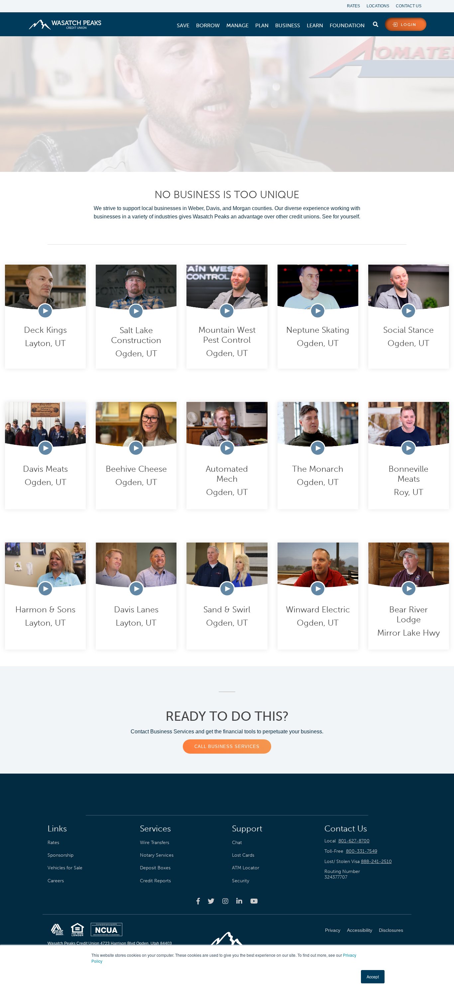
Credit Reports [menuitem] (155, 881)
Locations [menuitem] (378, 6)
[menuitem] (183, 26)
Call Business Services (227, 746)
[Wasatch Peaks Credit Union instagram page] (225, 901)
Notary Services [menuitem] (156, 855)
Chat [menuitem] (237, 842)
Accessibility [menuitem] (359, 930)
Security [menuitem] (240, 881)
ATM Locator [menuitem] (245, 868)
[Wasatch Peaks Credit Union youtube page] (254, 901)
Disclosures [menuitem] (391, 930)
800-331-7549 (361, 851)
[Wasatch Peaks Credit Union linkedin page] (239, 901)
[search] (375, 23)
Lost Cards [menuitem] (243, 855)
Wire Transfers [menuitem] (154, 842)
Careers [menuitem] (56, 881)
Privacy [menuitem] (332, 930)
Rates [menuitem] (353, 6)
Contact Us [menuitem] (408, 6)
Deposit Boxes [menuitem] (155, 868)
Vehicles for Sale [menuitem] (65, 868)
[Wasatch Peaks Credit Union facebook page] (198, 901)
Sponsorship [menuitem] (60, 855)
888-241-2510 (376, 861)
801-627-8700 (354, 841)
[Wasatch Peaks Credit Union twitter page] (211, 901)
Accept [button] (373, 976)
